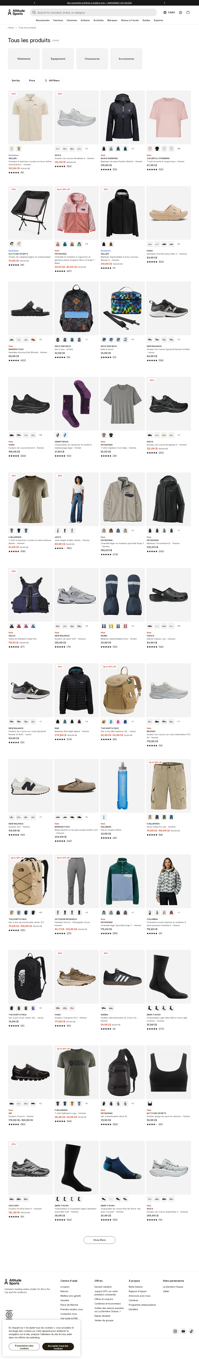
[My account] (180, 12)
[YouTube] (183, 1331)
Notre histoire (136, 1286)
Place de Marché (69, 1304)
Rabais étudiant (102, 1316)
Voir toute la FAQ (69, 1318)
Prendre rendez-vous (71, 1309)
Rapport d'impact (137, 1291)
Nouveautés (43, 20)
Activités (98, 20)
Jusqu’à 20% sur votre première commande (106, 1293)
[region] (41, 1338)
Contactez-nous (68, 1314)
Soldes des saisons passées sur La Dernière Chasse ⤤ (109, 1310)
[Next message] (164, 3)
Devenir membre (103, 1286)
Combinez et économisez (108, 1303)
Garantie (64, 1300)
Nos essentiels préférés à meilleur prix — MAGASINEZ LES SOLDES (99, 3)
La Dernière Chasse (173, 1286)
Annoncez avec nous (139, 1295)
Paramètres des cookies (24, 1347)
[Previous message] (34, 3)
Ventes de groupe (104, 1320)
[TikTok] (191, 1331)
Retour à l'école (130, 20)
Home (11, 27)
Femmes (58, 20)
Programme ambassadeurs (142, 1304)
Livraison (64, 1286)
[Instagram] (175, 1331)
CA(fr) (171, 12)
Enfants (85, 20)
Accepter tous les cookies (58, 1347)
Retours (64, 1291)
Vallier (166, 1291)
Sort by (16, 80)
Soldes (146, 20)
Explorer (158, 20)
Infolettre (133, 1309)
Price (32, 80)
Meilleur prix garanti (70, 1295)
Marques (112, 20)
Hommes (72, 20)
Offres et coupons (104, 1299)
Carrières (133, 1300)
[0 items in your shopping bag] (188, 12)
